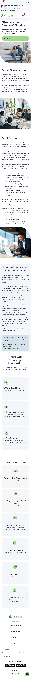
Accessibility (7, 656)
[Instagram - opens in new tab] (12, 674)
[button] (15, 617)
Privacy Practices (23, 652)
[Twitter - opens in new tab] (15, 674)
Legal (23, 649)
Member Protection (7, 652)
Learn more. (12, 10)
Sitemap (7, 649)
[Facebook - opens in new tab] (18, 674)
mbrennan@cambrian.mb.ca (11, 348)
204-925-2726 (7, 346)
